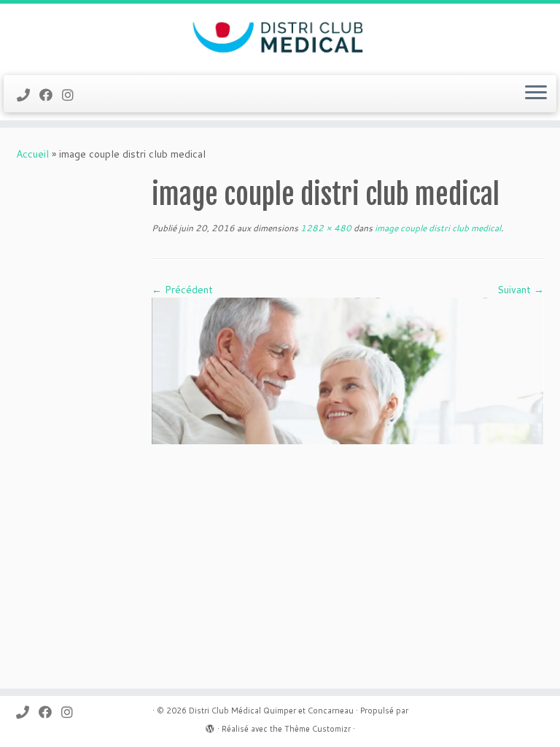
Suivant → (520, 289)
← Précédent (182, 289)
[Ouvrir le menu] (536, 94)
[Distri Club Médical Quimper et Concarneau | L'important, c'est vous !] (280, 37)
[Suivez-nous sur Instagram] (72, 94)
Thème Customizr (317, 729)
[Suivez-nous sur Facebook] (50, 94)
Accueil (32, 154)
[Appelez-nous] (28, 94)
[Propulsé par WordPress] (210, 726)
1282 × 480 (324, 228)
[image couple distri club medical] (348, 370)
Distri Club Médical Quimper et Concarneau (271, 710)
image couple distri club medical (437, 228)
